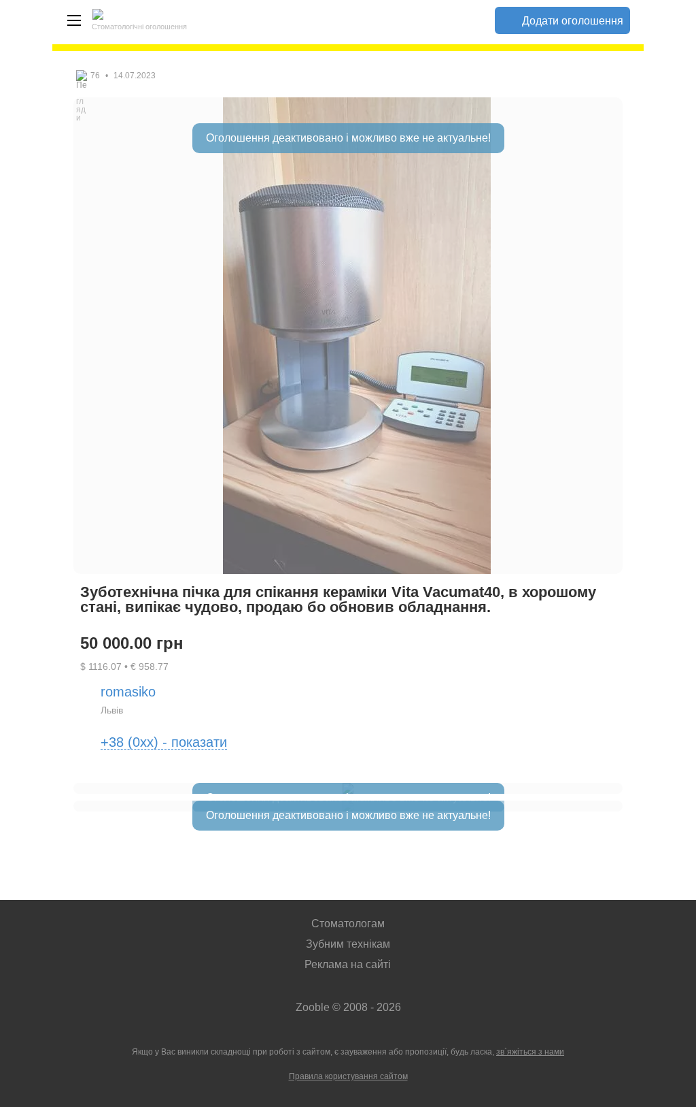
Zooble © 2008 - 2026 (348, 1007)
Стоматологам (348, 923)
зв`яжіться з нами (530, 1052)
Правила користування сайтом (348, 1076)
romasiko (128, 691)
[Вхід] (467, 20)
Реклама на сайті (347, 964)
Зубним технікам (348, 944)
